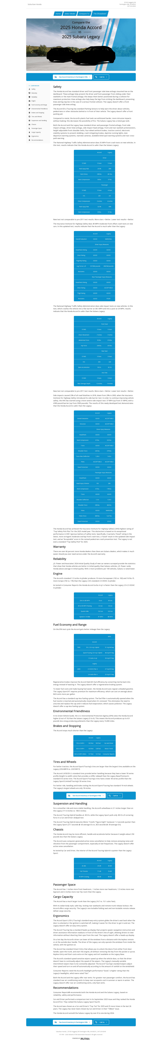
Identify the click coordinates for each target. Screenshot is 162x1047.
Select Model (69, 14)
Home (58, 14)
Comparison (35, 86)
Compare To (84, 14)
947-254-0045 (131, 6)
